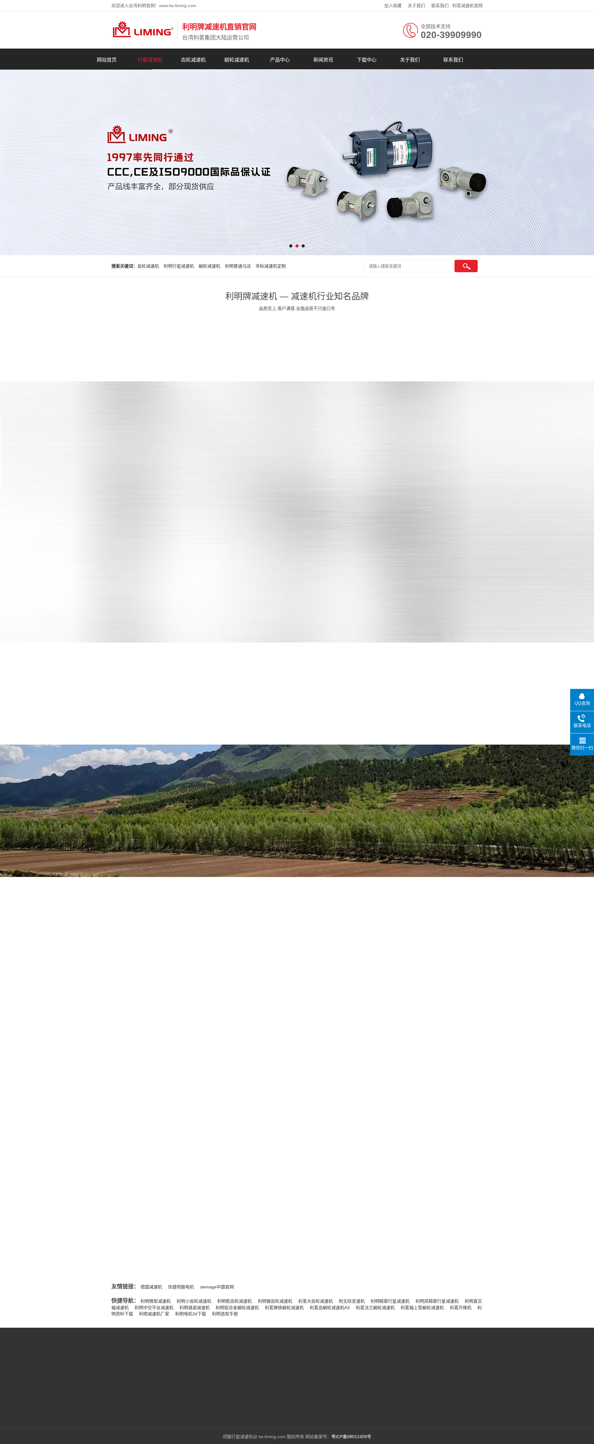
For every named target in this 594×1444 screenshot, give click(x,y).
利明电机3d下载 (190, 1313)
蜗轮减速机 (236, 59)
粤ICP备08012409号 (351, 1436)
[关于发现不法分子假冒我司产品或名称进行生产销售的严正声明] (164, 1059)
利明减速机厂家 (154, 1313)
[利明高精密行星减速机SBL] (471, 461)
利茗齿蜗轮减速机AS (330, 1307)
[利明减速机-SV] (471, 596)
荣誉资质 (328, 858)
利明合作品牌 (109, 563)
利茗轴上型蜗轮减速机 (422, 1307)
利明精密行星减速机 (390, 1301)
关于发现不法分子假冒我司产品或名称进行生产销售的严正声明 (249, 1030)
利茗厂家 (89, 1380)
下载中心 (367, 59)
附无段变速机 (352, 1301)
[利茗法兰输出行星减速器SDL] (380, 529)
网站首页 (107, 59)
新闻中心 (119, 1371)
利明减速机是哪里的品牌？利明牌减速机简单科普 (177, 1089)
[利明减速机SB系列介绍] (289, 461)
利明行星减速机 (179, 266)
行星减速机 (150, 59)
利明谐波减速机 (194, 1307)
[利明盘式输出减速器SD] (289, 529)
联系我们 (440, 5)
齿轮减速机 (193, 59)
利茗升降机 (460, 1307)
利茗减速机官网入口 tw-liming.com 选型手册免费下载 (181, 1115)
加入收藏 (393, 5)
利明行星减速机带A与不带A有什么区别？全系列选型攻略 (184, 1127)
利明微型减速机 (155, 1301)
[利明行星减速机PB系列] (289, 596)
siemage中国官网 (217, 1286)
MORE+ (100, 1053)
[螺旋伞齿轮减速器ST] (471, 529)
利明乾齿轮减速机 (234, 1301)
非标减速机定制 (271, 266)
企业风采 (262, 858)
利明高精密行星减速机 (437, 1301)
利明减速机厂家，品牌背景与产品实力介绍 (171, 1102)
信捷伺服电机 (181, 1286)
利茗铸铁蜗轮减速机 (284, 1307)
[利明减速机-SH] (380, 596)
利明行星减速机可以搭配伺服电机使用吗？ (440, 1122)
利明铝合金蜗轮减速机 (237, 1307)
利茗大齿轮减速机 (315, 1301)
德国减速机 (151, 1286)
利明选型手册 (225, 1313)
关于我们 (416, 5)
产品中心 (280, 59)
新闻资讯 (323, 59)
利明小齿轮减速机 (194, 1301)
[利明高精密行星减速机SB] (380, 461)
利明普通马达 (238, 266)
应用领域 (262, 1149)
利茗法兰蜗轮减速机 (375, 1307)
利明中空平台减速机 (154, 1307)
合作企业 (328, 1149)
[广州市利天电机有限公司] (142, 38)
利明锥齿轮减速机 (275, 1301)
